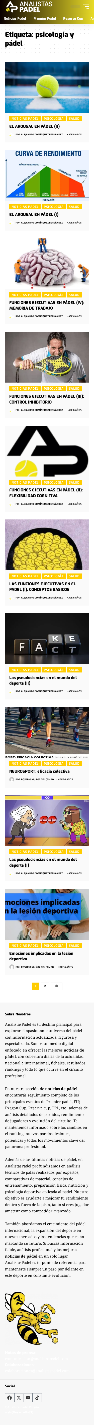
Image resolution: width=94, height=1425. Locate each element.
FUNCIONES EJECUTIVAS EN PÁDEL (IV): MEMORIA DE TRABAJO (46, 305)
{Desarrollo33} (22, 1412)
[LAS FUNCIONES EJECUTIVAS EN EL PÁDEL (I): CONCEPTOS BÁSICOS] (47, 544)
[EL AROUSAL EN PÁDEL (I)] (47, 175)
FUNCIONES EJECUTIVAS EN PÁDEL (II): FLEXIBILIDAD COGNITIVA (46, 492)
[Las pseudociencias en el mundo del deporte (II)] (47, 638)
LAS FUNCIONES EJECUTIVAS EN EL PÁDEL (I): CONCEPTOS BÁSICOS (42, 586)
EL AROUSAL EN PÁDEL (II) (34, 126)
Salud (74, 118)
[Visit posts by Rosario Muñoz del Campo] (11, 779)
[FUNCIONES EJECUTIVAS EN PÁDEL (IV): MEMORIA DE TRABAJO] (47, 263)
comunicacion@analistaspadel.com (36, 1358)
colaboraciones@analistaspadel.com (37, 1370)
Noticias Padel (25, 118)
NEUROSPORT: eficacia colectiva (39, 771)
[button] (84, 7)
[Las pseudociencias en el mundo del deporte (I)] (47, 820)
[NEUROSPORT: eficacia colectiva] (47, 732)
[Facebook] (9, 1397)
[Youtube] (28, 1397)
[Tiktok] (37, 1397)
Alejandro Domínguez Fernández (42, 134)
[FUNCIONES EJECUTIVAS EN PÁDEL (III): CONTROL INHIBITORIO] (47, 357)
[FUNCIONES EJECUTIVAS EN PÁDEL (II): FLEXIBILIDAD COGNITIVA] (47, 451)
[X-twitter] (18, 1397)
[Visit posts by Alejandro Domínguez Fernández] (11, 134)
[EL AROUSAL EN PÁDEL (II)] (47, 87)
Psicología (54, 118)
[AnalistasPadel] (29, 6)
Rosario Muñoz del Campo (37, 779)
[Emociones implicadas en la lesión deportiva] (47, 914)
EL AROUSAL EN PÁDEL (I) (33, 214)
